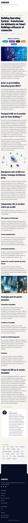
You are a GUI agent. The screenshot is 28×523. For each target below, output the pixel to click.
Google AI (14, 44)
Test (3, 456)
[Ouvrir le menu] (2, 7)
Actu (3, 446)
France (8, 449)
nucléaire (13, 449)
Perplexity (12, 41)
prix (22, 451)
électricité (8, 458)
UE (7, 456)
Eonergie (5, 2)
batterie (12, 446)
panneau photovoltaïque (7, 451)
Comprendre (22, 446)
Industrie (3, 500)
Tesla (22, 453)
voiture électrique (21, 456)
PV (3, 453)
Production (3, 493)
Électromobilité (4, 503)
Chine (17, 446)
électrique (14, 458)
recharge (7, 453)
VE (10, 456)
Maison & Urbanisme (5, 498)
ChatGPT (5, 41)
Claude (23, 41)
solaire (18, 453)
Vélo (3, 458)
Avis (7, 446)
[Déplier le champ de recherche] (2, 10)
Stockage (3, 495)
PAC (18, 449)
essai (4, 449)
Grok (18, 41)
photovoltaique (16, 451)
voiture (14, 456)
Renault (13, 453)
